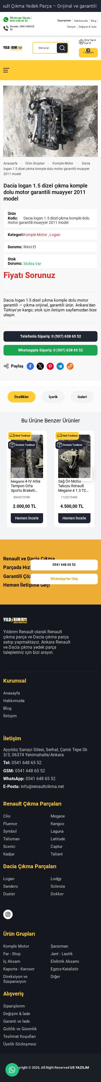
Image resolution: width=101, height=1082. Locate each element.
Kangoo (57, 823)
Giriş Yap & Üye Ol (90, 41)
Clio (7, 816)
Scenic (9, 846)
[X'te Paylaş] (40, 366)
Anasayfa (11, 163)
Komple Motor (63, 163)
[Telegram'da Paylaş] (60, 366)
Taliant (57, 854)
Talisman (11, 838)
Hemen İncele (27, 518)
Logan (55, 234)
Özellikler (21, 397)
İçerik (53, 397)
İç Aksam (11, 961)
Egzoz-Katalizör (64, 969)
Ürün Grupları (35, 163)
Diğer (55, 976)
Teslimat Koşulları (19, 1036)
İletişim (71, 26)
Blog (93, 21)
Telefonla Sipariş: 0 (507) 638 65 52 (50, 336)
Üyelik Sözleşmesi (19, 1044)
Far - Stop (11, 953)
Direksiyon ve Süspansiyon (15, 979)
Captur (56, 846)
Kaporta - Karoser (18, 969)
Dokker (57, 894)
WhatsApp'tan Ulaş (64, 579)
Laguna (57, 831)
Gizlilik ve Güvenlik (20, 1028)
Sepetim (89, 52)
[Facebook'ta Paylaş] (30, 366)
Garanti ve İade (16, 1021)
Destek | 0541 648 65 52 (22, 28)
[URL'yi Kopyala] (70, 366)
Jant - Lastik (62, 953)
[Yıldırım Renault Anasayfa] (12, 48)
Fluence (10, 823)
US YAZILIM (79, 1067)
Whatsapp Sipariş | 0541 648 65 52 (21, 19)
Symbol (10, 831)
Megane (58, 816)
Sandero (10, 886)
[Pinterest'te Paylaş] (50, 366)
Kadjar (9, 854)
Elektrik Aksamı (65, 961)
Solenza (58, 886)
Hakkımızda (81, 21)
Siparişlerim (64, 20)
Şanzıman (59, 946)
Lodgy (56, 878)
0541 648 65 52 (64, 565)
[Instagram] (8, 914)
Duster (9, 894)
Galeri (82, 397)
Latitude (58, 838)
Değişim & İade (87, 26)
